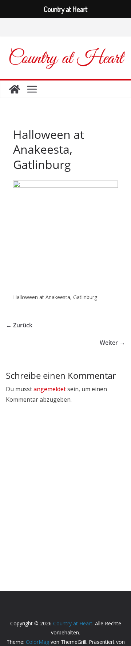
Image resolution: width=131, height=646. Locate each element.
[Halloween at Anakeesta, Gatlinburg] (65, 185)
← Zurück (19, 325)
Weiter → (112, 343)
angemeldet (49, 389)
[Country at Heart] (14, 89)
